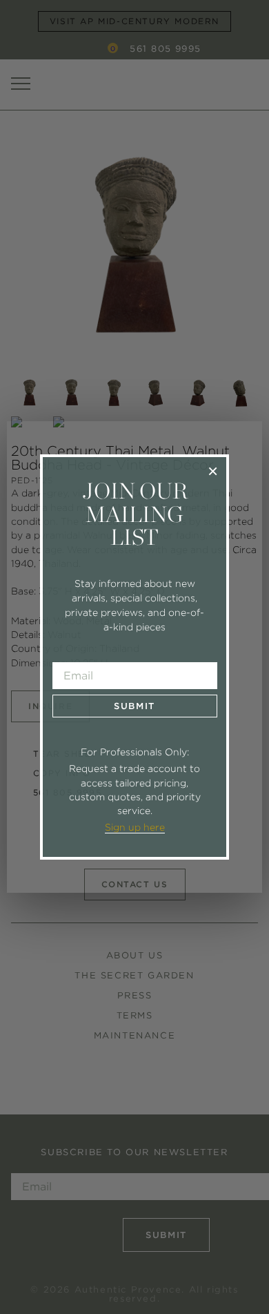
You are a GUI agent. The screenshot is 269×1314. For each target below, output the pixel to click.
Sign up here (135, 827)
